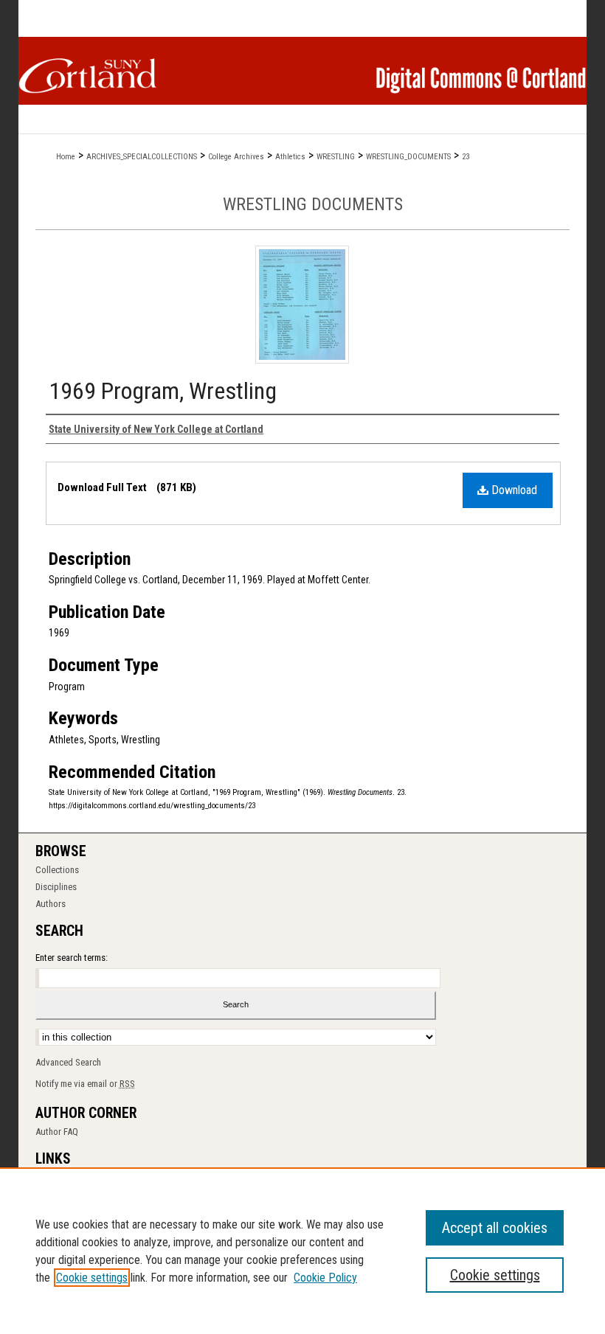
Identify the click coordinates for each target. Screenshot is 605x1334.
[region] (302, 1250)
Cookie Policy (325, 1278)
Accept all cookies (494, 1228)
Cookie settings (92, 1278)
